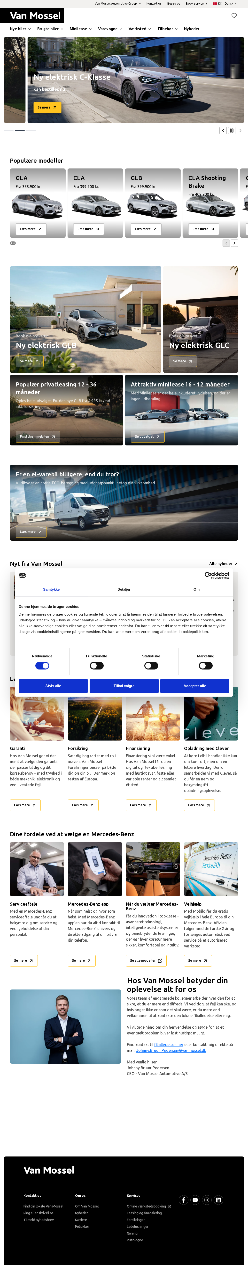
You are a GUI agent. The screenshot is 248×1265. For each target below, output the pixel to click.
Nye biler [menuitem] (18, 29)
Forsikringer (136, 1220)
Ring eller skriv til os (38, 1213)
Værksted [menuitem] (137, 29)
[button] (234, 15)
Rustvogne (135, 1240)
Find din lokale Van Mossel (43, 1206)
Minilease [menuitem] (78, 29)
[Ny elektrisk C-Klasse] (118, 80)
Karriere (81, 1220)
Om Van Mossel (87, 1206)
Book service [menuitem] (195, 3)
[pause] (231, 130)
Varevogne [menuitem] (107, 29)
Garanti (132, 1233)
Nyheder (81, 1213)
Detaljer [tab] (124, 589)
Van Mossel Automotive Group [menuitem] (116, 3)
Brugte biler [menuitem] (48, 29)
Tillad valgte (124, 686)
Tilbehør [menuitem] (165, 29)
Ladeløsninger (137, 1227)
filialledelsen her (168, 1044)
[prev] (223, 130)
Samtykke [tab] (51, 589)
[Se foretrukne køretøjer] (234, 15)
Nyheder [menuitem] (191, 29)
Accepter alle (195, 686)
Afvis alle (53, 686)
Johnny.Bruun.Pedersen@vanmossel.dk (171, 1050)
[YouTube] (195, 1200)
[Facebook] (183, 1200)
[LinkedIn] (218, 1200)
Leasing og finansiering (144, 1213)
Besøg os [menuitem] (173, 3)
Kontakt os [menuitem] (154, 3)
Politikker (82, 1227)
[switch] (97, 665)
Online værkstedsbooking (146, 1206)
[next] (240, 130)
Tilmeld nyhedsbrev (38, 1220)
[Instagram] (207, 1200)
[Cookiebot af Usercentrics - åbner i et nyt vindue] (208, 575)
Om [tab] (197, 589)
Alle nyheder (220, 563)
